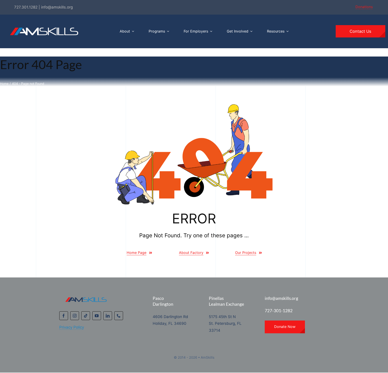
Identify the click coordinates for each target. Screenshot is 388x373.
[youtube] (96, 315)
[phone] (118, 315)
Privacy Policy (71, 327)
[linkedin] (107, 315)
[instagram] (74, 315)
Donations (364, 6)
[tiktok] (85, 315)
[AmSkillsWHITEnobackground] (42, 20)
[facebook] (63, 315)
